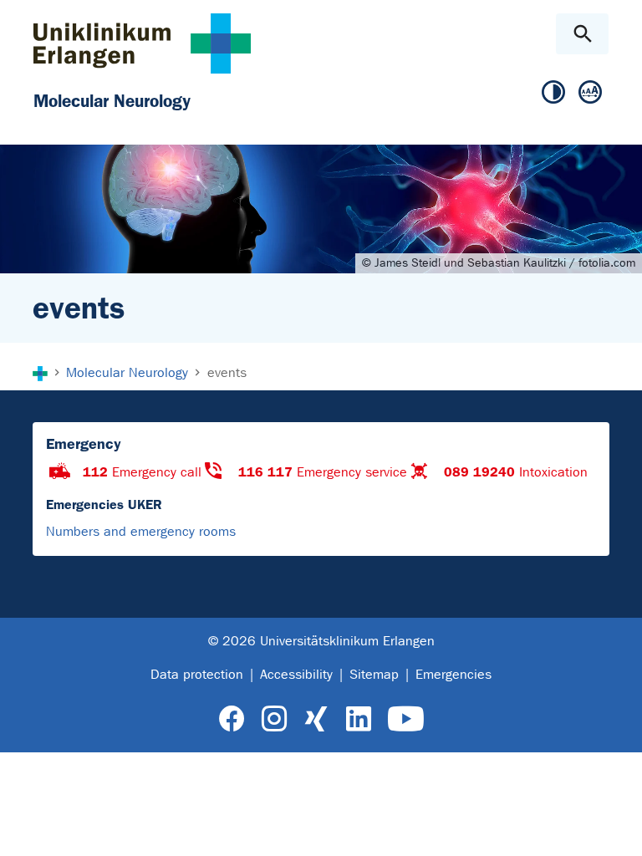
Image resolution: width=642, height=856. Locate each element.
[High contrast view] (553, 93)
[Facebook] (232, 719)
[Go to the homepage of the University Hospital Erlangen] (142, 43)
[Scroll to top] (615, 828)
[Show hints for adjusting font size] (590, 93)
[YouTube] (406, 719)
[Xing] (316, 719)
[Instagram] (274, 719)
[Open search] (582, 33)
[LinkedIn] (358, 719)
